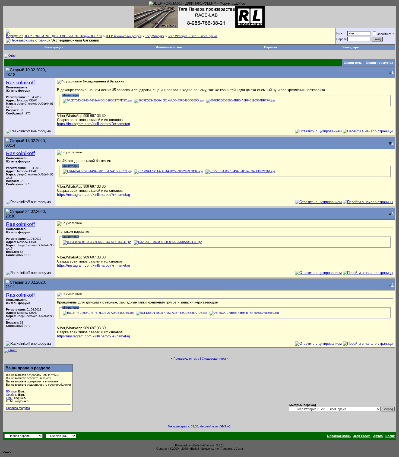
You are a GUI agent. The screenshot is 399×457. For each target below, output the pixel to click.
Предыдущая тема (186, 358)
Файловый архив (169, 47)
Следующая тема (214, 358)
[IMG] (9, 398)
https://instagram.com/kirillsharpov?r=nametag (93, 124)
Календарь (351, 47)
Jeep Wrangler (154, 36)
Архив (378, 435)
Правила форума (18, 408)
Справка (270, 47)
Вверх (390, 435)
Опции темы (353, 62)
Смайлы (11, 394)
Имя (339, 33)
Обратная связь (339, 435)
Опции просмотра (379, 62)
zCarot (238, 448)
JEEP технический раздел (123, 36)
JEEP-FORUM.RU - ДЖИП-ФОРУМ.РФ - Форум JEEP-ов (63, 36)
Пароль (341, 39)
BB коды (11, 391)
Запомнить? (385, 34)
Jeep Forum (361, 435)
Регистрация (54, 47)
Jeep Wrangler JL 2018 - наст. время (192, 36)
